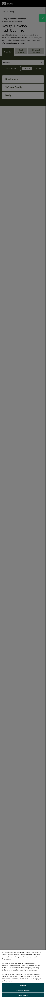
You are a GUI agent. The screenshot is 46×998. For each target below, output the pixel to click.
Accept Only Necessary (23, 990)
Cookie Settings (23, 995)
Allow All (23, 985)
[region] (23, 974)
